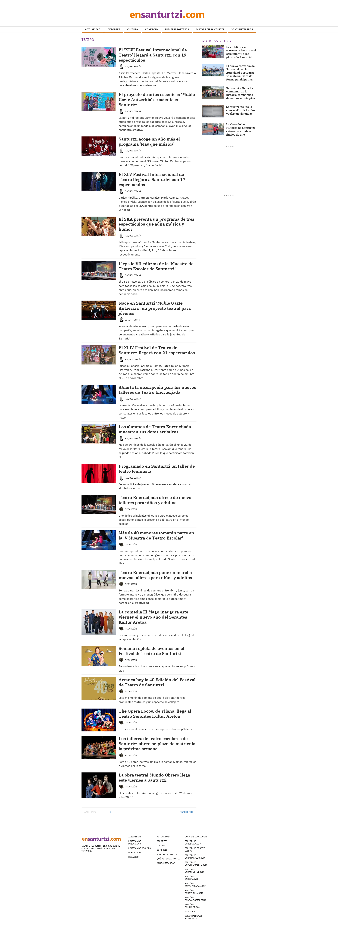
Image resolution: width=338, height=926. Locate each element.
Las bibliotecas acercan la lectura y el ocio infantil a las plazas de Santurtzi (241, 52)
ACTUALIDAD (93, 29)
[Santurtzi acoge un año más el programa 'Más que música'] (99, 146)
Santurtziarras (166, 863)
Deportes (162, 841)
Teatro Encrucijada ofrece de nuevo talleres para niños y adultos (155, 500)
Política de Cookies (139, 848)
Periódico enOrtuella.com (194, 891)
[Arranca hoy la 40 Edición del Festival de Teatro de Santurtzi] (99, 688)
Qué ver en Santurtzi (168, 858)
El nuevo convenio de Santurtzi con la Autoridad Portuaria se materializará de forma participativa (240, 72)
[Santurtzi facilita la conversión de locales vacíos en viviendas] (213, 111)
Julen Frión (132, 320)
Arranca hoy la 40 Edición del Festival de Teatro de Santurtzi (157, 682)
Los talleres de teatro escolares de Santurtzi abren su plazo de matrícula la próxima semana (157, 744)
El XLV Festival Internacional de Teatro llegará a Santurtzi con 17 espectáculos (152, 179)
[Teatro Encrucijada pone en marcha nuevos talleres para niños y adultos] (99, 579)
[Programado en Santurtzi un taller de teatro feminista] (99, 473)
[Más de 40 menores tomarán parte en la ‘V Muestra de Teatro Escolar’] (99, 540)
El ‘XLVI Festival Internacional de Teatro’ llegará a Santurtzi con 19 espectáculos (153, 55)
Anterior (91, 812)
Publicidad (134, 852)
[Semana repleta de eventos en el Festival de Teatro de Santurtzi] (99, 656)
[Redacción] (121, 509)
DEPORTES (114, 29)
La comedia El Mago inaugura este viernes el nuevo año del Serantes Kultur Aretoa (153, 617)
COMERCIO (151, 29)
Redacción (131, 509)
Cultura (161, 845)
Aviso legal (134, 836)
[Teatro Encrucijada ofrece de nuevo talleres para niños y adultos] (99, 504)
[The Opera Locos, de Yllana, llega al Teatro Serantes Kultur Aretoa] (99, 720)
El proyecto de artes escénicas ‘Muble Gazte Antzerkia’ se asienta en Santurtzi (157, 99)
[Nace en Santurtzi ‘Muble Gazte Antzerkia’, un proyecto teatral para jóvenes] (99, 310)
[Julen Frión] (121, 319)
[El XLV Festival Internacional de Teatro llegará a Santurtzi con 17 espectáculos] (99, 181)
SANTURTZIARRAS (242, 29)
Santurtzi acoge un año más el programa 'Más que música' (149, 141)
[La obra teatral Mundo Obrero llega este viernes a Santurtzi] (99, 785)
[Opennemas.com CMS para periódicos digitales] (234, 840)
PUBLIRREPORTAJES (177, 29)
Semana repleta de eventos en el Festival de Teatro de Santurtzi (151, 651)
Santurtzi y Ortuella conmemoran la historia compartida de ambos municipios (240, 93)
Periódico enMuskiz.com (193, 905)
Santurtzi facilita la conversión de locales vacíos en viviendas (240, 110)
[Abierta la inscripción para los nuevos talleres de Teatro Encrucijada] (99, 394)
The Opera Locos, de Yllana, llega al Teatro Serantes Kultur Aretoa (155, 713)
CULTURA (132, 29)
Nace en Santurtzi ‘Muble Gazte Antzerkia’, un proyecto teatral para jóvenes (155, 308)
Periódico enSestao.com (192, 877)
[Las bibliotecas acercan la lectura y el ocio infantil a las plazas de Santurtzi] (213, 51)
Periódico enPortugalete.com (196, 863)
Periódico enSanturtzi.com (194, 870)
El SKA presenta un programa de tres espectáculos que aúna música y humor (156, 224)
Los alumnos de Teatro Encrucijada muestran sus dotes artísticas (155, 429)
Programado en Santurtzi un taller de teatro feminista (157, 468)
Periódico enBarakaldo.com (195, 856)
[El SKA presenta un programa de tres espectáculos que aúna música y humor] (99, 226)
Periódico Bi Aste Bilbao (195, 849)
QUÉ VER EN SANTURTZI (210, 29)
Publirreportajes (167, 854)
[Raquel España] (121, 66)
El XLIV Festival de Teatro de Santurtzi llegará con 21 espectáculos (157, 350)
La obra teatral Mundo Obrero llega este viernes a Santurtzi (154, 777)
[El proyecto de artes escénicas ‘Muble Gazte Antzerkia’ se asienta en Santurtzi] (99, 101)
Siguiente (187, 812)
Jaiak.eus (190, 911)
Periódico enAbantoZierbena (195, 898)
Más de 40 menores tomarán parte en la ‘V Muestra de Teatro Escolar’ (156, 535)
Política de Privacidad (134, 842)
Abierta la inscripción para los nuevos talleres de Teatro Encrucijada (157, 389)
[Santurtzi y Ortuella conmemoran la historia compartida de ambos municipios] (213, 92)
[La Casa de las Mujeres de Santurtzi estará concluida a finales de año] (213, 129)
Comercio (162, 850)
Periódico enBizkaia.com (193, 842)
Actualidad (163, 836)
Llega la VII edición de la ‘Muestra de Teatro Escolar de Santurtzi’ (156, 266)
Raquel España (133, 66)
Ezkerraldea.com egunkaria (194, 917)
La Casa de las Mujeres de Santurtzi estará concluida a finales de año (240, 129)
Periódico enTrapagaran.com (195, 884)
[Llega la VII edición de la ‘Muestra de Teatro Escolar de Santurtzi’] (99, 270)
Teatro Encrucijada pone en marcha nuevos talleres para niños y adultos (155, 575)
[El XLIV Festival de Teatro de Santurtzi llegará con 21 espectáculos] (99, 354)
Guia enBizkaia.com (196, 836)
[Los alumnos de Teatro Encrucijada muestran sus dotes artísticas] (99, 434)
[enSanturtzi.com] (169, 14)
